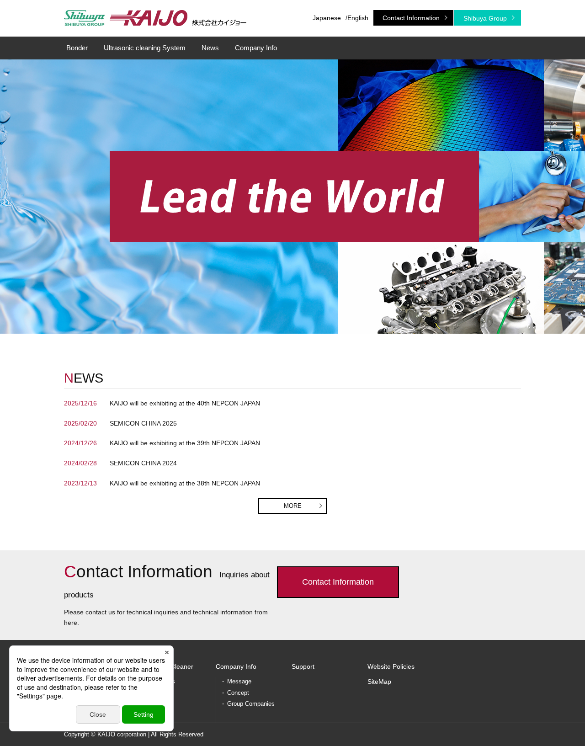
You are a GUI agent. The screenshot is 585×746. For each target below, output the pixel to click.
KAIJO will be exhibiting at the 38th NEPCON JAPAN (185, 483)
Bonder (77, 48)
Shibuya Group (485, 18)
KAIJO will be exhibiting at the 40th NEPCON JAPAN (185, 403)
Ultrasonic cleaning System (145, 48)
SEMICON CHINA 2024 (143, 463)
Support (303, 666)
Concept (238, 692)
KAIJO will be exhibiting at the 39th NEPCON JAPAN (185, 443)
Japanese (327, 17)
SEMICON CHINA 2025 (143, 423)
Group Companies (251, 703)
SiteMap (379, 681)
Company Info (256, 48)
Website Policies (391, 666)
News (210, 48)
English (357, 17)
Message (239, 681)
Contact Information (411, 17)
